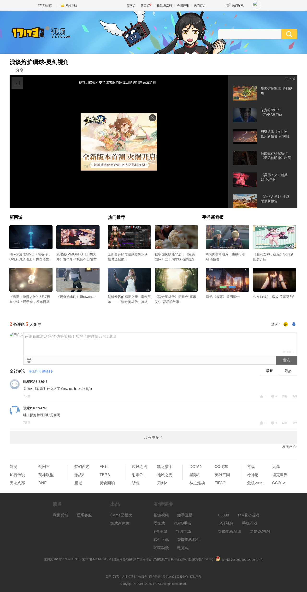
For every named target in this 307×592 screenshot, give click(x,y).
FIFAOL (221, 482)
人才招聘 (127, 576)
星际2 (194, 474)
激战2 (79, 474)
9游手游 (160, 531)
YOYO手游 (182, 523)
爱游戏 (159, 523)
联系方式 (168, 576)
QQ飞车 (221, 466)
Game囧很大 (121, 515)
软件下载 (161, 539)
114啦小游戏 (248, 515)
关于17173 (113, 576)
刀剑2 (162, 482)
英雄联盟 (46, 474)
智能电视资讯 (229, 531)
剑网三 (44, 466)
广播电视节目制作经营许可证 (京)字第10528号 (183, 559)
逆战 (251, 466)
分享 (20, 70)
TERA (105, 474)
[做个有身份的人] (285, 324)
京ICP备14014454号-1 (97, 559)
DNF (42, 482)
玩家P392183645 (35, 382)
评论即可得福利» (40, 371)
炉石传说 (17, 474)
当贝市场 (183, 531)
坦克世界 (280, 474)
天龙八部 (17, 482)
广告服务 (141, 576)
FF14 (104, 466)
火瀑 (276, 466)
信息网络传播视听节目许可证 (132, 559)
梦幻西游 (82, 466)
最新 (269, 371)
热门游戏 (238, 5)
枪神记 (253, 474)
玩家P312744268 (35, 408)
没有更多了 (153, 437)
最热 (288, 371)
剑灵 (13, 466)
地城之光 (164, 474)
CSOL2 (278, 482)
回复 (284, 396)
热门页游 (200, 5)
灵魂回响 (107, 482)
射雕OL (138, 474)
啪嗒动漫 (161, 547)
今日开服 (183, 5)
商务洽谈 (155, 576)
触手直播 (185, 515)
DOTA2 (195, 466)
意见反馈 (60, 515)
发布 (286, 360)
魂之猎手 (164, 466)
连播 (292, 79)
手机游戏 (249, 523)
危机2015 (255, 482)
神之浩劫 (197, 482)
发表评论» (289, 446)
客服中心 (182, 576)
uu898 (223, 515)
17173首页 (45, 5)
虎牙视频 (226, 523)
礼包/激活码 (164, 5)
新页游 (145, 5)
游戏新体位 (120, 523)
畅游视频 (161, 515)
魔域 (78, 482)
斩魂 (136, 482)
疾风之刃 (139, 466)
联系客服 (84, 515)
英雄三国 (222, 474)
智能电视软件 (188, 539)
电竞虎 (183, 547)
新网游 (131, 5)
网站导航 (71, 5)
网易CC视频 (260, 531)
